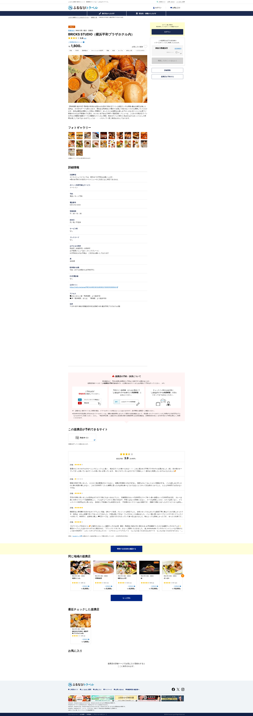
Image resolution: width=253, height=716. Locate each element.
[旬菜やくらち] (80, 567)
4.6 (152, 583)
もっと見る (126, 598)
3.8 (83, 583)
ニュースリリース (73, 714)
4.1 (174, 583)
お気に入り (176, 8)
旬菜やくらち (76, 578)
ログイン (158, 8)
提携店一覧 (94, 17)
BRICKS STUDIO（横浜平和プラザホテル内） (80, 632)
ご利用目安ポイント (75, 42)
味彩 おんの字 (122, 578)
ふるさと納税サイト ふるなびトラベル (78, 17)
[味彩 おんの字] (126, 567)
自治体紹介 (178, 48)
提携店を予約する (167, 77)
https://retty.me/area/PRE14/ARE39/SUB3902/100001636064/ (93, 287)
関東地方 (71, 30)
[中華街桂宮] (103, 567)
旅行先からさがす (108, 13)
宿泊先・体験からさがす (147, 13)
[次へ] (182, 575)
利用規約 (89, 714)
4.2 (106, 583)
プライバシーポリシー (99, 714)
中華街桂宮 (98, 578)
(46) (85, 38)
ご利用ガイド (161, 1)
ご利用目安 (85, 586)
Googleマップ (76, 536)
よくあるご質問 (181, 1)
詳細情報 (167, 70)
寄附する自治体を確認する (126, 549)
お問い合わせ (171, 1)
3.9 (83, 636)
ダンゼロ (166, 578)
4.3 (129, 583)
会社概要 (82, 714)
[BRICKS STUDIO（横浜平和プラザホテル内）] (80, 620)
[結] (149, 567)
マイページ (108, 689)
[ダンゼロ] (172, 567)
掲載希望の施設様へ (133, 689)
